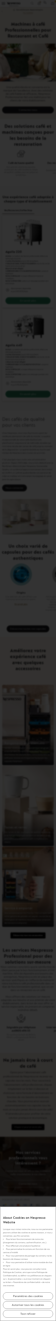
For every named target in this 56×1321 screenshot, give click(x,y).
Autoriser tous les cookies (28, 1305)
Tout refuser (28, 1313)
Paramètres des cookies (28, 1296)
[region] (28, 1264)
